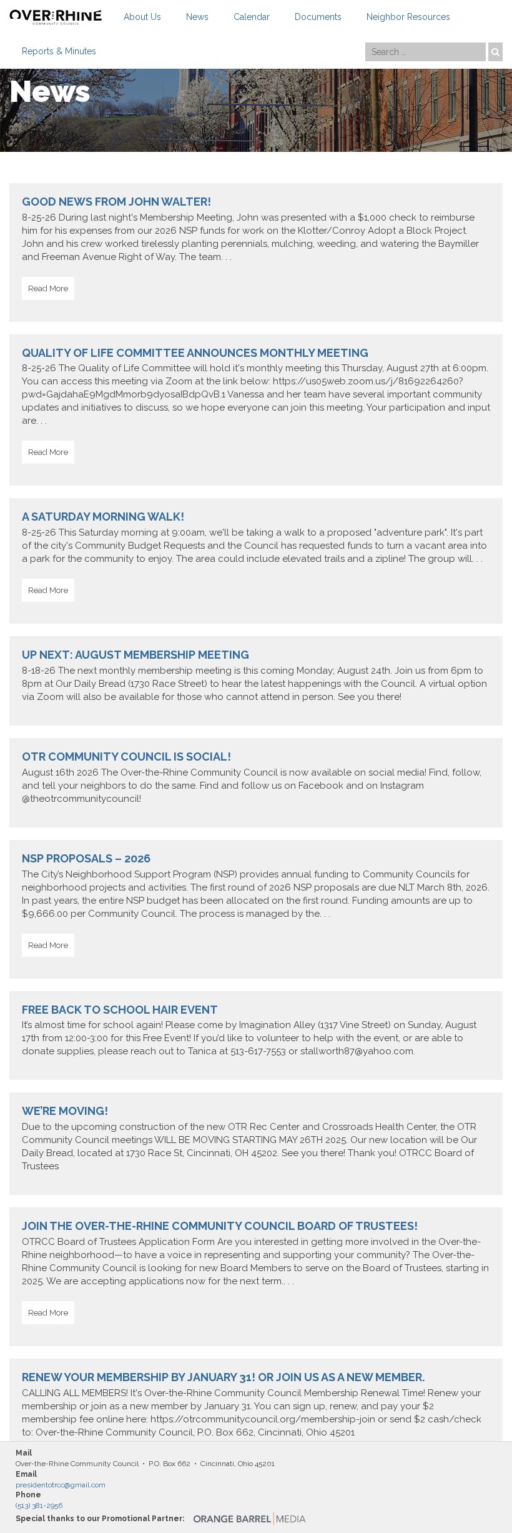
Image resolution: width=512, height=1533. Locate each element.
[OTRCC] (55, 17)
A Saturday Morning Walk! (103, 516)
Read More (48, 288)
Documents (318, 17)
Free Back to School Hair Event (120, 1009)
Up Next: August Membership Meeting (135, 654)
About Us (142, 17)
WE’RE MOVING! (65, 1110)
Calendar (252, 17)
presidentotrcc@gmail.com (61, 1485)
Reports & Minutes (59, 51)
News (197, 17)
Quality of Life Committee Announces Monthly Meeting (195, 352)
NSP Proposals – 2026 (86, 858)
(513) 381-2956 (39, 1505)
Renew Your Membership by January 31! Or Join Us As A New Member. (223, 1377)
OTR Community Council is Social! (126, 756)
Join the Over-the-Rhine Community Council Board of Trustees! (220, 1225)
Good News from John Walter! (116, 201)
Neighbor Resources (408, 17)
